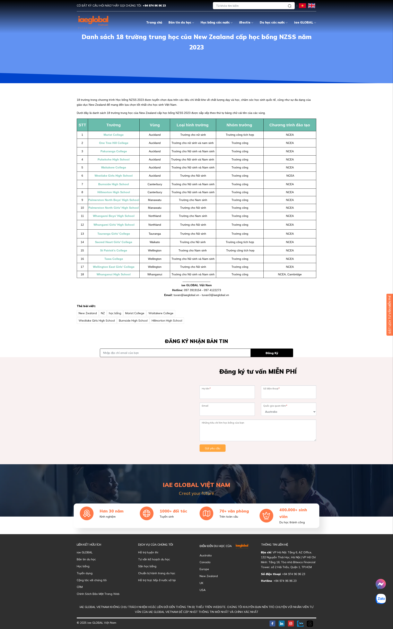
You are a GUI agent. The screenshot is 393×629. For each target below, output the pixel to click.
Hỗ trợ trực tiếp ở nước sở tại (157, 580)
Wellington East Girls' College (113, 266)
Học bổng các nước (215, 22)
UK (201, 583)
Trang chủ (154, 22)
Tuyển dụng (85, 573)
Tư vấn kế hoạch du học (154, 559)
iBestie (244, 22)
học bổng (115, 313)
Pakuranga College (114, 151)
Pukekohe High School (114, 159)
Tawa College (113, 258)
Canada (205, 562)
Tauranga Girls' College (113, 233)
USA (203, 590)
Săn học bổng (147, 566)
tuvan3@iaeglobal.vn (215, 295)
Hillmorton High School (113, 192)
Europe (204, 569)
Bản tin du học (179, 22)
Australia (206, 555)
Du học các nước (272, 22)
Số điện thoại (271, 388)
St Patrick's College (113, 250)
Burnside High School (113, 184)
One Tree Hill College (113, 143)
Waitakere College (113, 167)
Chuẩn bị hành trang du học (156, 573)
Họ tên (206, 388)
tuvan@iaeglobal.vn (186, 295)
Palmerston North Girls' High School (113, 207)
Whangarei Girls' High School (113, 224)
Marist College (114, 134)
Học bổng (83, 566)
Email (205, 405)
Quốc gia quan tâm (275, 405)
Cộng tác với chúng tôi (92, 580)
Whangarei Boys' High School (113, 216)
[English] (311, 5)
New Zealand (88, 313)
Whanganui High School (114, 274)
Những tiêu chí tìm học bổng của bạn (223, 422)
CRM (80, 587)
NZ (103, 313)
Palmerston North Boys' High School (113, 200)
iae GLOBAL (303, 22)
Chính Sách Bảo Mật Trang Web (98, 594)
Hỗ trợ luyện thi (148, 552)
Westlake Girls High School (114, 175)
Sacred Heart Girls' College (113, 242)
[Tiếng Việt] (302, 5)
